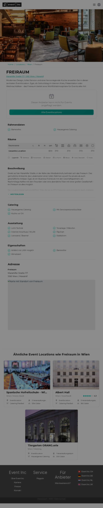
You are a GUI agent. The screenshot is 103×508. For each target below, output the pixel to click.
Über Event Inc (17, 478)
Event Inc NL (87, 480)
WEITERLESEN (17, 194)
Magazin (40, 478)
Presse (17, 486)
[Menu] (93, 4)
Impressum (42, 499)
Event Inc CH (87, 471)
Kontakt (17, 490)
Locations (20, 64)
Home (10, 64)
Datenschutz (60, 499)
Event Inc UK (87, 484)
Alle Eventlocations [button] (51, 112)
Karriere (17, 482)
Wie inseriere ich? (63, 483)
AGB (51, 499)
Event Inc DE (87, 476)
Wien (29, 64)
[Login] (98, 4)
